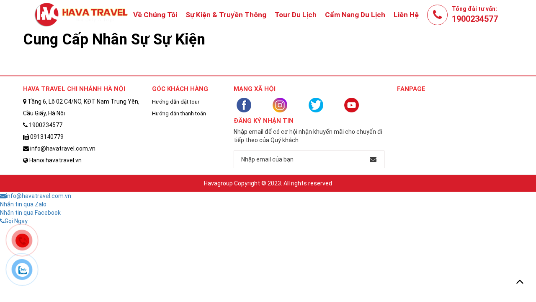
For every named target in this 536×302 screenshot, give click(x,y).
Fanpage (411, 89)
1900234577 (475, 19)
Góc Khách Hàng (180, 89)
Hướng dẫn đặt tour (175, 102)
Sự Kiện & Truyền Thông (226, 14)
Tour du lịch (296, 14)
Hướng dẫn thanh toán (179, 113)
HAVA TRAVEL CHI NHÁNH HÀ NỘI (74, 89)
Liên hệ (406, 14)
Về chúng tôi (155, 14)
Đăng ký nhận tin (264, 121)
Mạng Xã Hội (255, 89)
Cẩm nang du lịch (355, 14)
